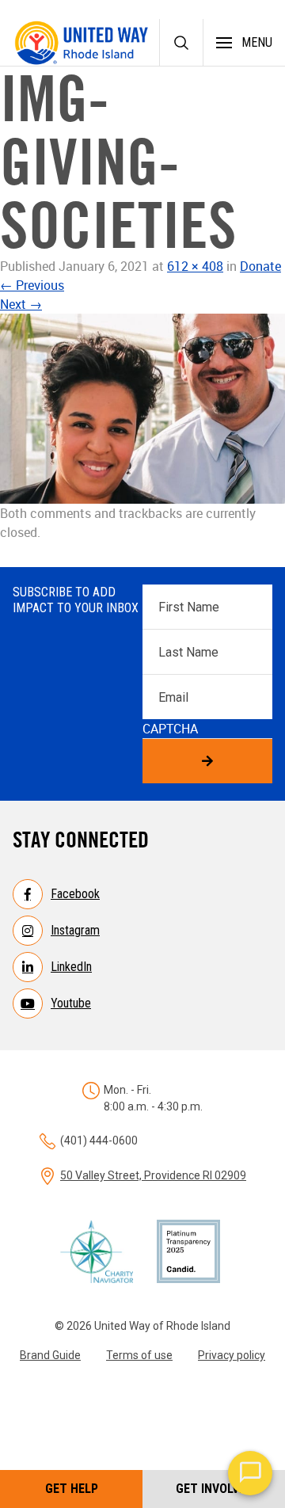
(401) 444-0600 (99, 1140)
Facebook (75, 893)
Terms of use (139, 1355)
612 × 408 (195, 266)
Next (21, 304)
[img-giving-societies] (142, 409)
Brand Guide (50, 1355)
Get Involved (214, 1488)
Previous (32, 285)
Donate (260, 266)
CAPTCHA (170, 728)
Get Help (71, 1488)
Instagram (75, 930)
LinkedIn (71, 966)
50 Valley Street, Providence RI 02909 (153, 1175)
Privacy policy (231, 1355)
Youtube (71, 1003)
